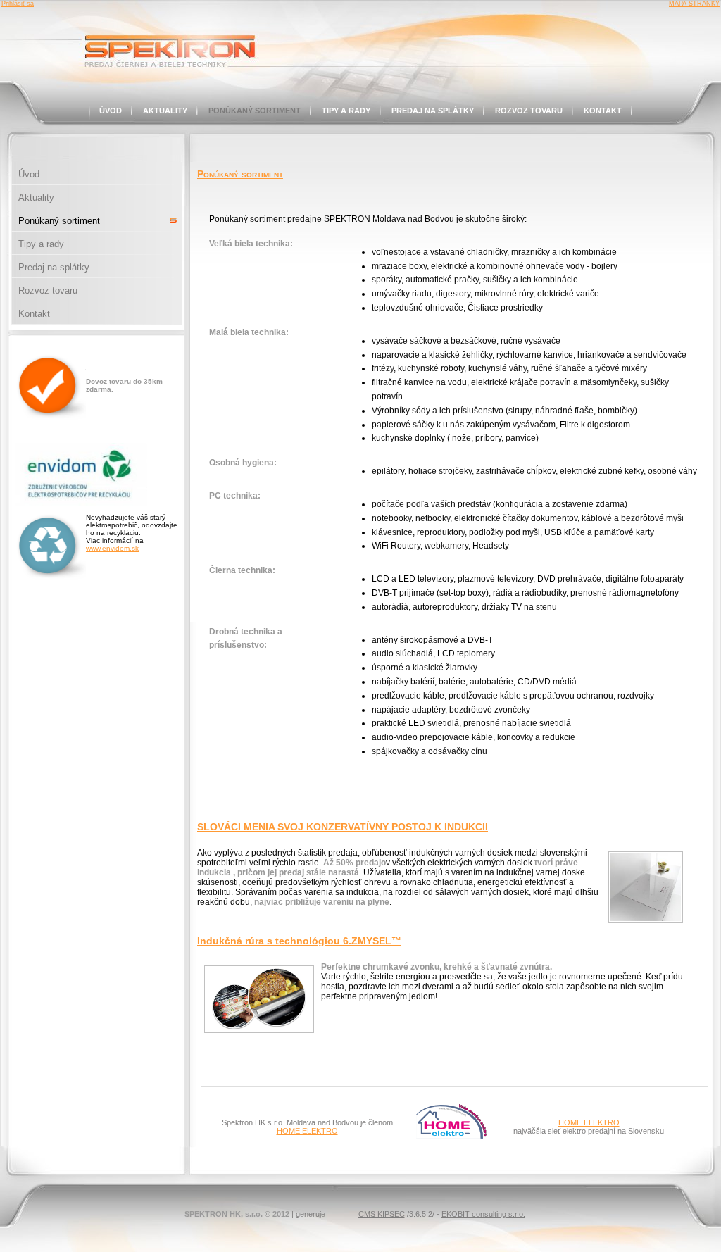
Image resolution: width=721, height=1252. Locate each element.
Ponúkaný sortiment (254, 110)
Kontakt (603, 110)
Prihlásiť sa (17, 3)
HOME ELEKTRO (307, 1131)
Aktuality (165, 110)
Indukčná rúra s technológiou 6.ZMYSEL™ (299, 940)
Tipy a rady (346, 110)
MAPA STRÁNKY (694, 3)
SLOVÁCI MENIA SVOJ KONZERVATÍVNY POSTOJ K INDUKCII (342, 826)
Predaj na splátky (432, 110)
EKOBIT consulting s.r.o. (483, 1214)
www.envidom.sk (112, 548)
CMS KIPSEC (381, 1214)
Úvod (110, 110)
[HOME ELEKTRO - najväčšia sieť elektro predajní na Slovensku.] (451, 1136)
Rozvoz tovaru (529, 110)
